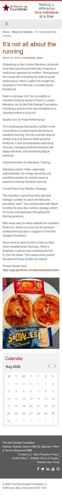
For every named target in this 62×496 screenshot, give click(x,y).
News (40, 57)
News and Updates (22, 31)
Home (6, 31)
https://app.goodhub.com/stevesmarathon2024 (31, 270)
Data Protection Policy (46, 454)
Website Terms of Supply (44, 458)
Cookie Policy (19, 458)
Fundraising (29, 57)
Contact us (24, 454)
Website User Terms (48, 462)
